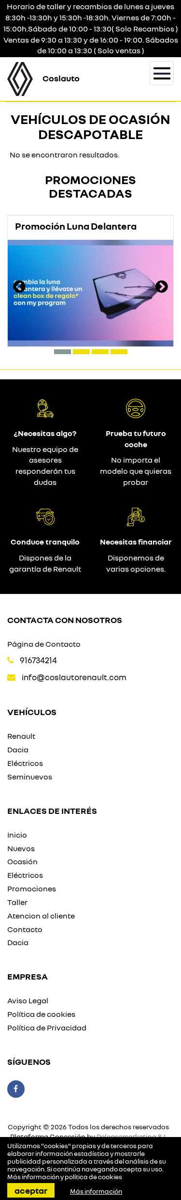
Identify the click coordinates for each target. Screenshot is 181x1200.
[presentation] (19, 288)
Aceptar (30, 1190)
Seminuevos (29, 776)
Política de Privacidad (46, 1027)
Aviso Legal (27, 1000)
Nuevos (21, 848)
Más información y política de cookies (64, 1177)
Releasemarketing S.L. (133, 1136)
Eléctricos (25, 763)
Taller (17, 902)
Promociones (31, 888)
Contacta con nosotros (64, 619)
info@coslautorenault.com (74, 677)
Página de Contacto (44, 644)
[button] (62, 352)
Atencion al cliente (41, 915)
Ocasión (22, 861)
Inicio (17, 835)
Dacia (17, 749)
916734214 (38, 660)
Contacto (24, 929)
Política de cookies (41, 1014)
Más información (96, 1191)
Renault (21, 736)
